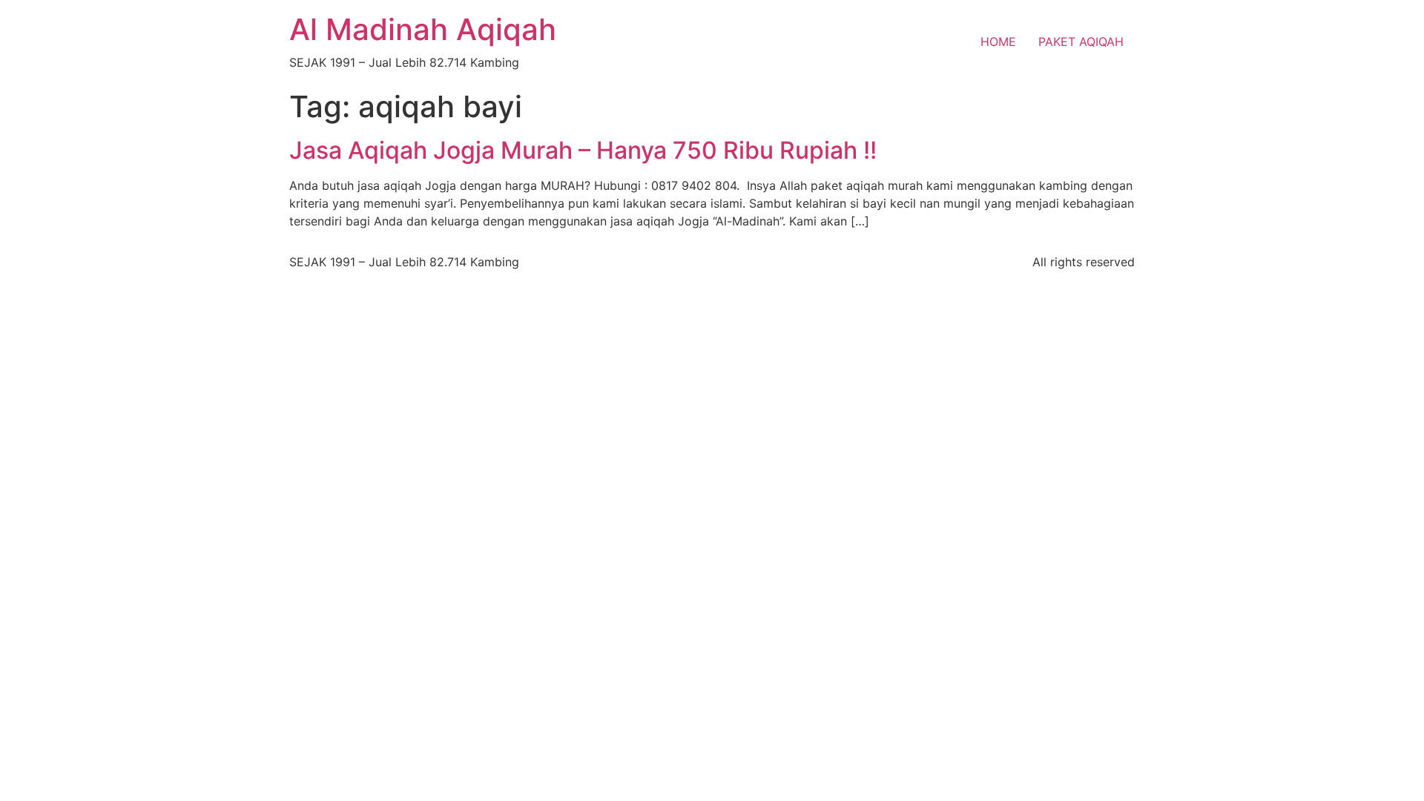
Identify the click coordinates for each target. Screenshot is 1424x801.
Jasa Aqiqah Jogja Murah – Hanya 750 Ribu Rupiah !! (583, 150)
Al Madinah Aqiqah (422, 29)
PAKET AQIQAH (1081, 41)
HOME (998, 41)
